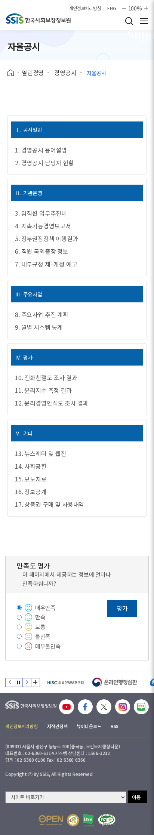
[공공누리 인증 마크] (50, 820)
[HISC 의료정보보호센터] (65, 682)
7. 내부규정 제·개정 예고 (46, 263)
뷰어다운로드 (89, 726)
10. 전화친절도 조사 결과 (46, 377)
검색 (129, 21)
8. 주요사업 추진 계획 (41, 314)
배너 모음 (35, 682)
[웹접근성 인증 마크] (107, 820)
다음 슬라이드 (26, 682)
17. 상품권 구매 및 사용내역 (49, 504)
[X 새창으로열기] (103, 706)
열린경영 (33, 73)
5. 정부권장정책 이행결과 (46, 238)
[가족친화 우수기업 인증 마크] (73, 820)
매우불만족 (48, 646)
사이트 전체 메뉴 (144, 21)
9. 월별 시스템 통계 (39, 327)
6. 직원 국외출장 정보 (41, 251)
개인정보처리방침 (85, 8)
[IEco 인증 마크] (88, 820)
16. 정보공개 (31, 491)
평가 (122, 608)
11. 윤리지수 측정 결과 (43, 390)
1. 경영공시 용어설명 (41, 149)
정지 (18, 682)
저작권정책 (57, 726)
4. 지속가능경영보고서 (43, 225)
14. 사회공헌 (31, 466)
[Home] (13, 73)
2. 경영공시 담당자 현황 (44, 162)
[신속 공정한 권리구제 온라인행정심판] (115, 682)
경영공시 (65, 73)
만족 (40, 617)
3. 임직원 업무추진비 (41, 213)
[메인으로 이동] (38, 18)
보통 (40, 627)
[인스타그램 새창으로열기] (122, 706)
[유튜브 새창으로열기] (66, 706)
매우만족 (45, 607)
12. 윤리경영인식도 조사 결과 (51, 402)
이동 (136, 797)
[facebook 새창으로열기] (85, 706)
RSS (115, 726)
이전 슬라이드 (9, 682)
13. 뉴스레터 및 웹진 (40, 453)
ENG (111, 8)
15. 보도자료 (31, 478)
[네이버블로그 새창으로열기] (141, 706)
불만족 (43, 636)
